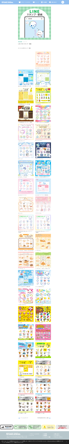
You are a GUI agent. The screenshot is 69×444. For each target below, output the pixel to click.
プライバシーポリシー (51, 441)
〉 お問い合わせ (56, 434)
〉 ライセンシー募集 (46, 437)
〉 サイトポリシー (56, 435)
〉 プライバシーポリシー (58, 437)
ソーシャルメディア (24, 417)
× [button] (66, 441)
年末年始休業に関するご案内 (43, 417)
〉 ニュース (31, 435)
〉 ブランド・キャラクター (34, 434)
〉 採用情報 (44, 435)
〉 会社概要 (44, 434)
